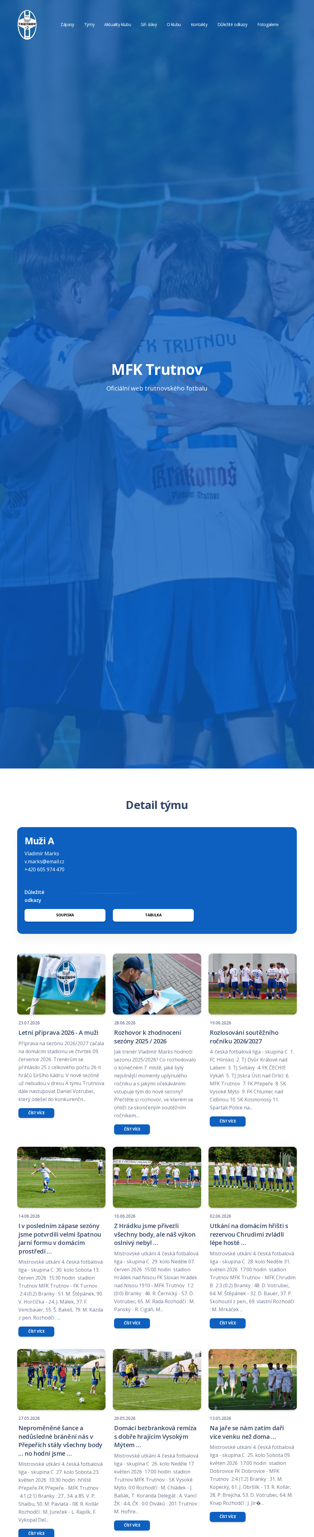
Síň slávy (149, 24)
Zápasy (67, 24)
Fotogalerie (268, 24)
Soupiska (65, 915)
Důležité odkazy (232, 24)
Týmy (89, 24)
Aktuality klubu (117, 24)
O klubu (174, 24)
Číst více (36, 1112)
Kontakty (199, 24)
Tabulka (153, 915)
